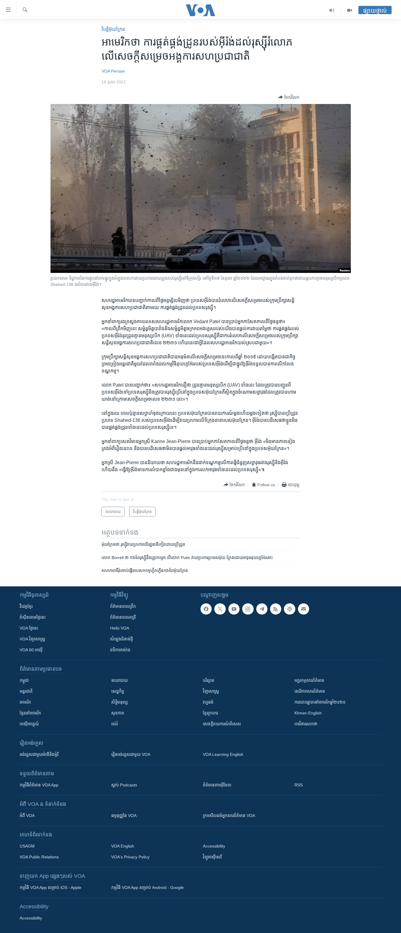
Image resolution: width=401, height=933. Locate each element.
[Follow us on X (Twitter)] (219, 609)
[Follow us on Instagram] (247, 609)
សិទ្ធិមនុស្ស (119, 702)
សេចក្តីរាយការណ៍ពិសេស (222, 723)
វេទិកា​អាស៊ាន (120, 649)
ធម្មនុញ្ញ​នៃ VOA (124, 815)
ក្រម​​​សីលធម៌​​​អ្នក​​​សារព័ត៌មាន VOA (229, 815)
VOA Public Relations (39, 857)
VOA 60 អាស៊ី (31, 649)
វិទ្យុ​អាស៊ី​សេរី (212, 857)
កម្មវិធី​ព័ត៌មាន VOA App (39, 785)
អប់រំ (114, 723)
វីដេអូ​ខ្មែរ (26, 606)
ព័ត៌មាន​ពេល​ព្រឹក (123, 606)
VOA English (122, 846)
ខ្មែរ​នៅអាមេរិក (30, 713)
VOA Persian (113, 71)
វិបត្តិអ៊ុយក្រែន (113, 29)
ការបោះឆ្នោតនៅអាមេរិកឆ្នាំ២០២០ (320, 702)
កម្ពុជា (24, 680)
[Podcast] (289, 609)
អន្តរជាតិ (26, 691)
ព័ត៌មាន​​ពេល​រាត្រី (123, 617)
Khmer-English (308, 713)
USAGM (27, 846)
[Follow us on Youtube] (234, 609)
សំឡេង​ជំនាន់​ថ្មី (121, 639)
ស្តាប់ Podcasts (124, 785)
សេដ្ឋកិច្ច (117, 691)
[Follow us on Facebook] (206, 609)
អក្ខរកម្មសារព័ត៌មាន (309, 680)
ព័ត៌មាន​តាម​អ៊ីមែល (217, 785)
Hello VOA (119, 628)
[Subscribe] (303, 609)
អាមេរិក (25, 702)
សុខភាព (117, 713)
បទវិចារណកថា (305, 723)
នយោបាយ (119, 680)
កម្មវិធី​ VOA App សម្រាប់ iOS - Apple (50, 887)
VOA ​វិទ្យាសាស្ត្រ (32, 639)
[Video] (349, 10)
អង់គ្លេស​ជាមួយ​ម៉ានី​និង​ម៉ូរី (39, 754)
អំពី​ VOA (27, 815)
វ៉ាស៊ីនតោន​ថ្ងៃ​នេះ (33, 617)
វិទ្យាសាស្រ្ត (211, 691)
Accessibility (214, 846)
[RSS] (275, 609)
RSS (298, 785)
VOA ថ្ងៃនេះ (29, 628)
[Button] (288, 97)
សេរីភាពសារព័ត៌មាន (309, 691)
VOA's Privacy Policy (130, 857)
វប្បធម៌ (208, 702)
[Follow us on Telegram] (261, 609)
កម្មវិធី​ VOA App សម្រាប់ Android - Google (147, 887)
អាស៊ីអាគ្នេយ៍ (29, 723)
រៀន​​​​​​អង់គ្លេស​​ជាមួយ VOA (130, 754)
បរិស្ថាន (208, 680)
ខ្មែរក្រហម (210, 713)
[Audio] (332, 10)
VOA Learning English (223, 754)
